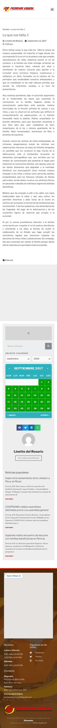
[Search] (48, 346)
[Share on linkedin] (31, 428)
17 (9, 402)
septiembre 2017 (28, 368)
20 (28, 402)
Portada (6, 29)
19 (22, 402)
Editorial (9, 260)
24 (8, 408)
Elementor (28, 720)
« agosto (11, 415)
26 (22, 408)
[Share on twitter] (25, 428)
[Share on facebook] (20, 428)
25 (15, 408)
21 (35, 402)
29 (41, 408)
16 (48, 395)
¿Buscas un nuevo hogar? (28, 723)
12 (22, 395)
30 (48, 408)
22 (41, 402)
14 (35, 395)
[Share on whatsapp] (37, 428)
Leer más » (9, 499)
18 (15, 402)
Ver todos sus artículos (28, 458)
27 (28, 408)
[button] (52, 9)
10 (8, 395)
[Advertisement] (28, 293)
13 (28, 395)
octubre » (45, 415)
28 (35, 408)
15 (42, 395)
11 (15, 395)
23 (48, 402)
